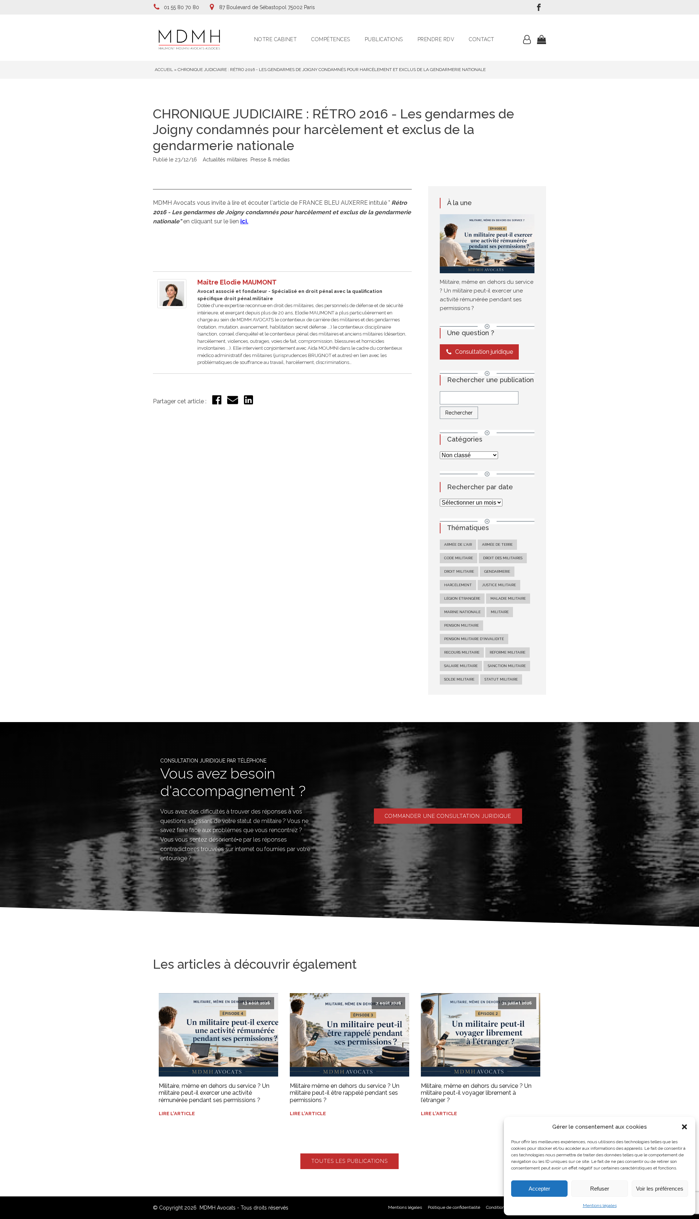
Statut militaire (501, 679)
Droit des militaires (502, 558)
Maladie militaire (508, 598)
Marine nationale (462, 612)
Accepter (539, 1188)
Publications (384, 39)
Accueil (164, 69)
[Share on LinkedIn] (248, 402)
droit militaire (459, 571)
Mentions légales (600, 1205)
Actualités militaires (225, 159)
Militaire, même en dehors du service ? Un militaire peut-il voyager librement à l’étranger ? (476, 1092)
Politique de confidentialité (454, 1207)
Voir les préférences (659, 1188)
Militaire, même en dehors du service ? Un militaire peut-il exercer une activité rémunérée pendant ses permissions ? (214, 1092)
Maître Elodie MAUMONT (237, 282)
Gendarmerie (497, 571)
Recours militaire (461, 652)
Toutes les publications (349, 1161)
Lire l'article (177, 1113)
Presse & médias (270, 159)
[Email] (232, 403)
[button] (684, 1126)
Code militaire (458, 558)
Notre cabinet (275, 39)
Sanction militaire (507, 666)
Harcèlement (458, 585)
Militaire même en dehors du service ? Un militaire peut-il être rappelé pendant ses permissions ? (344, 1092)
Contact (481, 39)
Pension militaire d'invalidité (474, 639)
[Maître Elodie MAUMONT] (171, 306)
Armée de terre (497, 544)
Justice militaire (499, 585)
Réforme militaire (507, 652)
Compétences (330, 39)
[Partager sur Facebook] (216, 402)
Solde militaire (459, 679)
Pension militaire (461, 625)
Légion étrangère (462, 598)
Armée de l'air (458, 544)
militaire (500, 612)
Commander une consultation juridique (448, 816)
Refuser (599, 1188)
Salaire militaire (461, 666)
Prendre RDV (436, 39)
